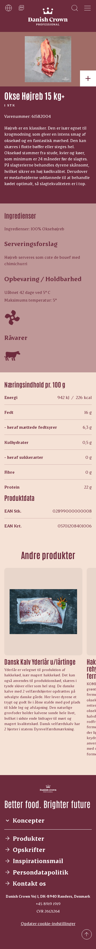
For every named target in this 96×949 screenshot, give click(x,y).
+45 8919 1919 (48, 903)
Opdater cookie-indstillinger (48, 923)
